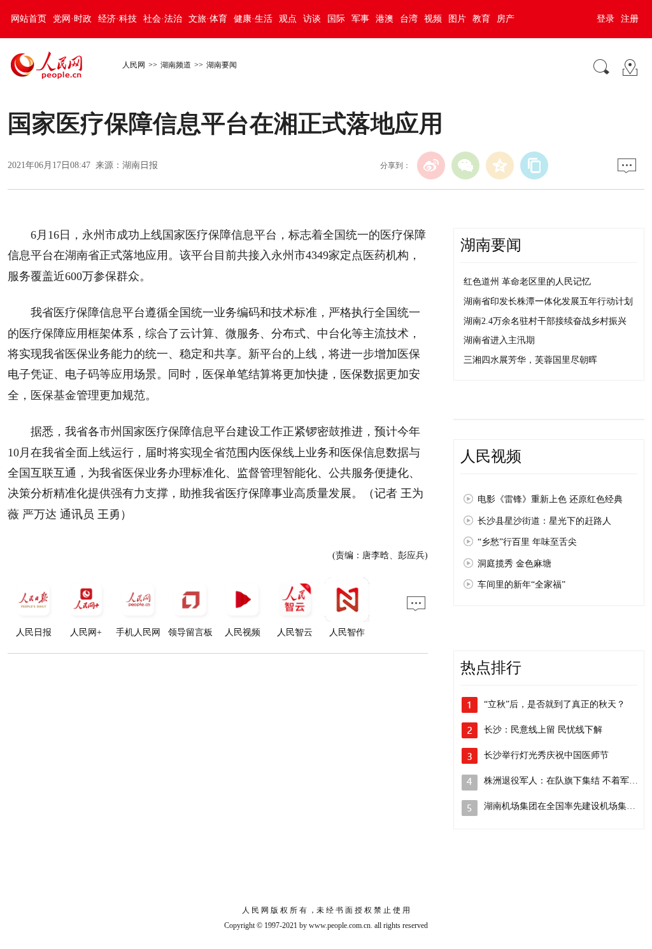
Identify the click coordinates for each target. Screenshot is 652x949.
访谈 (312, 19)
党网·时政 (72, 19)
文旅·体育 (207, 19)
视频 (433, 19)
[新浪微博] (431, 165)
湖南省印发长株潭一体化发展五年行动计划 (548, 301)
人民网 (133, 64)
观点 (288, 19)
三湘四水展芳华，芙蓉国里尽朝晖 (530, 360)
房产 (505, 19)
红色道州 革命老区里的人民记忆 (527, 281)
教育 (481, 19)
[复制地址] (534, 165)
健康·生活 (253, 19)
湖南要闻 (221, 64)
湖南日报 (140, 165)
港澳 (384, 19)
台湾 (409, 19)
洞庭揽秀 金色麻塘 (514, 563)
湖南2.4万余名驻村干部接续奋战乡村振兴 (545, 321)
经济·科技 (117, 19)
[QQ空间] (500, 165)
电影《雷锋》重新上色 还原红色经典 (550, 499)
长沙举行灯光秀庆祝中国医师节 (546, 755)
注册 (630, 19)
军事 (360, 19)
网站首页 (28, 19)
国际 (336, 19)
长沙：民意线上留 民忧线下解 (543, 730)
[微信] (465, 165)
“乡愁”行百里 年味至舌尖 (527, 542)
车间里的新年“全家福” (521, 584)
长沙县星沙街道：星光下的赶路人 (544, 521)
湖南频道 (175, 64)
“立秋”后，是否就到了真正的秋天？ (554, 704)
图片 (457, 19)
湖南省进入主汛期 (499, 340)
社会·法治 (162, 19)
